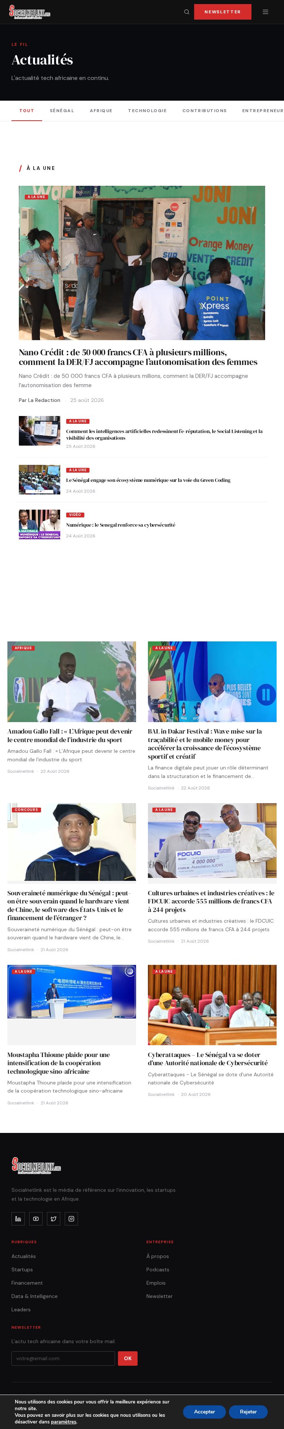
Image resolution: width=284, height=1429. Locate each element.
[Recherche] (187, 12)
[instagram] (71, 1218)
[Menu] (265, 12)
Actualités (23, 1256)
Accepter (204, 1411)
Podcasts (157, 1269)
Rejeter (248, 1411)
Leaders (21, 1309)
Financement (27, 1282)
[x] (53, 1218)
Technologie (147, 111)
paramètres (63, 1422)
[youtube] (36, 1218)
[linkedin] (18, 1218)
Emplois (156, 1282)
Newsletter (222, 12)
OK (128, 1358)
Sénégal (62, 111)
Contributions (204, 111)
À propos (157, 1256)
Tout (27, 111)
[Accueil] (30, 11)
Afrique (101, 111)
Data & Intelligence (34, 1296)
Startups (22, 1269)
